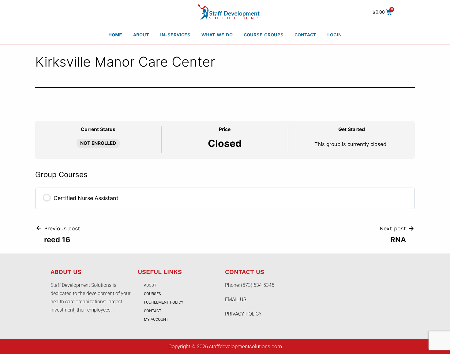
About (141, 35)
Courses (152, 293)
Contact (305, 35)
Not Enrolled (98, 143)
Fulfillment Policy (163, 302)
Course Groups (263, 35)
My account (156, 319)
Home (115, 35)
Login (334, 35)
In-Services (175, 35)
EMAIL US (235, 299)
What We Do (217, 35)
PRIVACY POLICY (243, 314)
